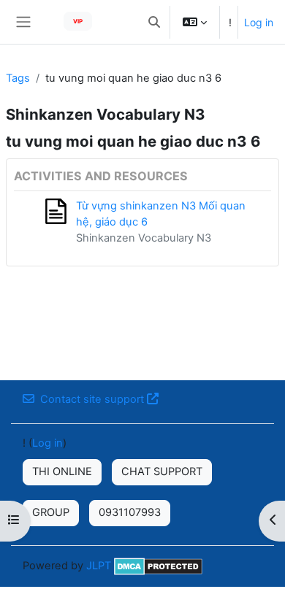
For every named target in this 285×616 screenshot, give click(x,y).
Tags (18, 78)
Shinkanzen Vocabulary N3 (143, 238)
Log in (258, 22)
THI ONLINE (62, 471)
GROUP (50, 512)
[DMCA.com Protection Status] (158, 564)
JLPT (98, 564)
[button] (154, 22)
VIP (78, 21)
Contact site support (92, 399)
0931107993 (130, 512)
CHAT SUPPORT (161, 471)
